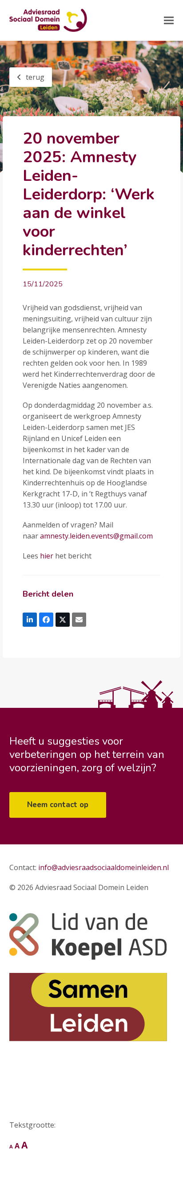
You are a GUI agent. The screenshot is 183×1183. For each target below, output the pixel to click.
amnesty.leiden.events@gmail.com (96, 536)
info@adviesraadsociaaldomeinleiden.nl (103, 867)
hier (46, 556)
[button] (169, 20)
